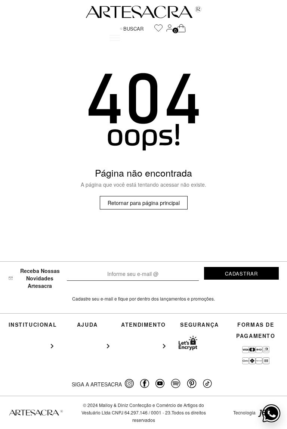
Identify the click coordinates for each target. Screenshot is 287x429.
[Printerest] (192, 384)
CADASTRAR (241, 273)
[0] (177, 29)
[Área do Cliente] (169, 30)
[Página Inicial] (143, 12)
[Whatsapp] (271, 413)
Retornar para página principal (144, 202)
